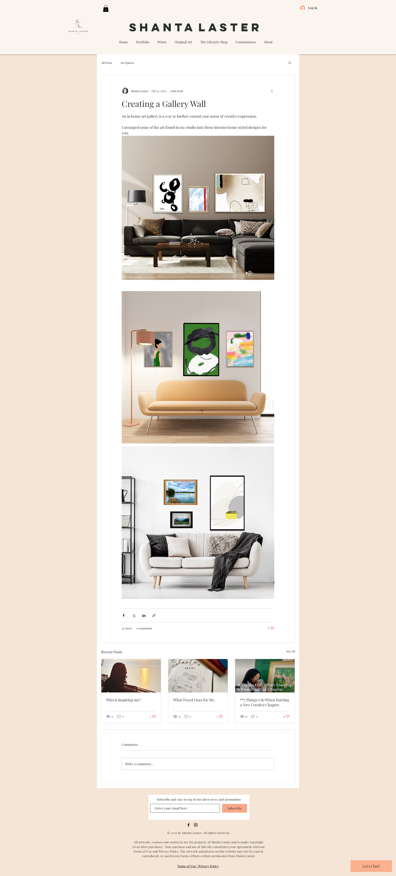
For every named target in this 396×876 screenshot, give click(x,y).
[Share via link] (154, 615)
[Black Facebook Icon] (188, 825)
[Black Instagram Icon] (195, 825)
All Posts (106, 63)
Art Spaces (127, 63)
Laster (230, 27)
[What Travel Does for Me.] (198, 675)
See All (290, 651)
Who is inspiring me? (123, 699)
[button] (106, 8)
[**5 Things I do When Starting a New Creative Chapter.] (265, 675)
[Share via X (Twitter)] (134, 615)
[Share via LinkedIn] (144, 615)
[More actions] (271, 90)
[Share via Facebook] (124, 615)
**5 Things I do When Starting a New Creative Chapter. (264, 702)
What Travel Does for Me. (194, 699)
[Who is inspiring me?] (131, 675)
